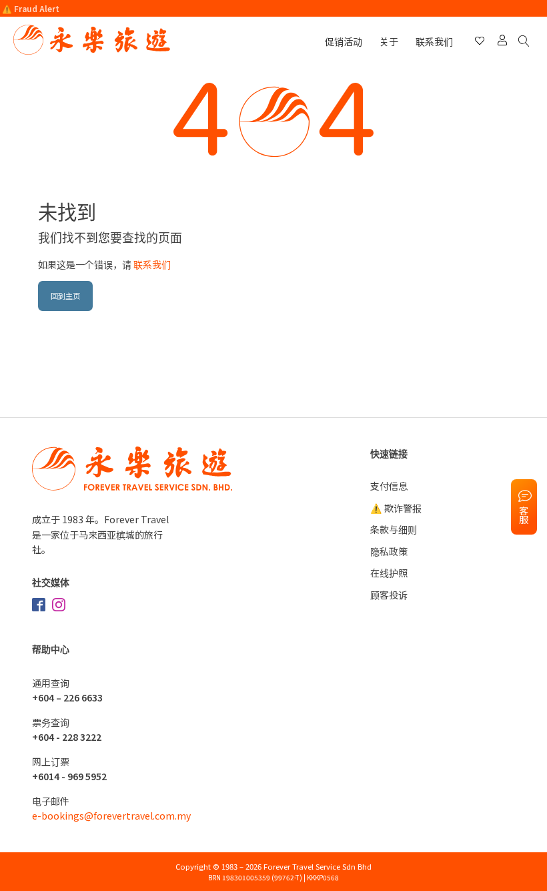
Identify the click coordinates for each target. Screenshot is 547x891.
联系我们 (434, 41)
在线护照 (389, 572)
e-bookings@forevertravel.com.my (111, 815)
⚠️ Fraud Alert (30, 8)
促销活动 (343, 41)
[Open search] (526, 42)
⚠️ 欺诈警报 (396, 508)
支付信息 (389, 486)
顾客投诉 (389, 594)
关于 (389, 41)
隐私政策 (389, 551)
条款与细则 (393, 529)
